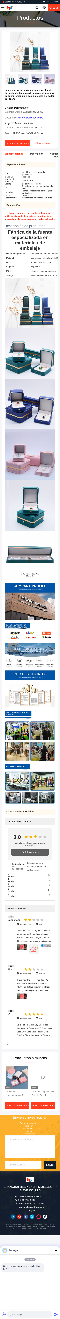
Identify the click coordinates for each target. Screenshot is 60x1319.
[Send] (56, 1314)
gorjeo (32, 1216)
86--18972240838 (50, 2)
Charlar (54, 7)
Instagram (38, 1216)
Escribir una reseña (30, 852)
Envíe (50, 1165)
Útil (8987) (43, 974)
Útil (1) (42, 924)
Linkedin (13, 1216)
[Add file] (4, 1314)
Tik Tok (45, 1216)
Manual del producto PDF (31, 117)
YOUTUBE (19, 1216)
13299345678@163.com (15, 2)
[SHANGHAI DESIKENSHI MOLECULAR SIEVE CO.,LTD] (12, 7)
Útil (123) (43, 1018)
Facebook (26, 1216)
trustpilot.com (25, 924)
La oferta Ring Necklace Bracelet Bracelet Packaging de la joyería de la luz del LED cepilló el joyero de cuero (17, 1093)
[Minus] (56, 1250)
